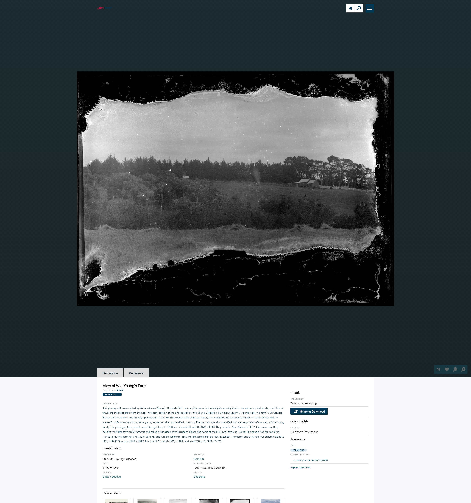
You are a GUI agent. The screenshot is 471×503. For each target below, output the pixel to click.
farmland (298, 450)
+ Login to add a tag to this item (310, 460)
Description (110, 373)
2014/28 (199, 459)
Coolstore (199, 476)
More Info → (112, 394)
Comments (136, 373)
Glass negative (112, 476)
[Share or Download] (438, 369)
